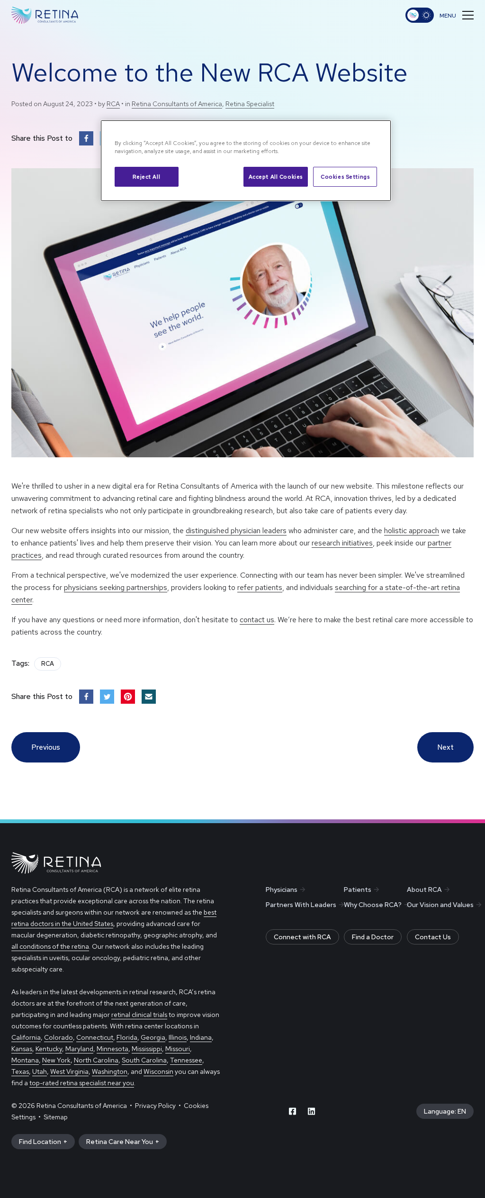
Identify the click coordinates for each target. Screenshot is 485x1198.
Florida (127, 1037)
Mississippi (147, 1048)
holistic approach (411, 530)
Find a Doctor (373, 937)
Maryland (79, 1048)
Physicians (281, 889)
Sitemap (56, 1117)
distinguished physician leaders (236, 530)
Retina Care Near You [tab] (119, 1141)
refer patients (259, 587)
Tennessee (186, 1060)
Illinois (178, 1037)
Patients (357, 889)
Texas (20, 1071)
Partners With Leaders (301, 904)
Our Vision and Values (440, 904)
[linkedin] (311, 1111)
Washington (109, 1071)
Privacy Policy (155, 1105)
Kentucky (49, 1048)
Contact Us (433, 937)
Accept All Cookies (276, 176)
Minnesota (112, 1048)
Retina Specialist (249, 104)
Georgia (153, 1037)
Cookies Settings (345, 176)
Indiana (201, 1037)
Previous (45, 747)
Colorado (58, 1037)
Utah (39, 1071)
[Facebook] (86, 138)
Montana (25, 1060)
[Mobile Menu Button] (457, 15)
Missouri (177, 1048)
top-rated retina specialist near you (81, 1083)
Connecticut (94, 1037)
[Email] (149, 697)
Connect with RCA (302, 937)
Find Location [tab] (40, 1141)
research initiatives (342, 543)
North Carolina (96, 1060)
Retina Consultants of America (177, 104)
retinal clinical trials (139, 1014)
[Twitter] (107, 697)
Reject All (146, 176)
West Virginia (69, 1071)
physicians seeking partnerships (115, 587)
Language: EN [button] (445, 1111)
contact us (257, 620)
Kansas (21, 1048)
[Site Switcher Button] (419, 15)
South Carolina (144, 1060)
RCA (113, 104)
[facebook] (292, 1111)
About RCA (424, 889)
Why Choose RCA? (373, 904)
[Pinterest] (128, 697)
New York (56, 1060)
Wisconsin (158, 1071)
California (26, 1037)
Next (445, 747)
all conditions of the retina (50, 946)
